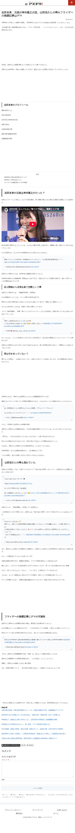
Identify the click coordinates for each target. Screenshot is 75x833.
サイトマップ (37, 810)
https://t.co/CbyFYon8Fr (11, 262)
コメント (5, 759)
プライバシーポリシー (13, 810)
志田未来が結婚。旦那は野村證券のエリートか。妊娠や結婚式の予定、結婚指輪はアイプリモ (32, 710)
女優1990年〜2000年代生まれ (12, 745)
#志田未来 (57, 323)
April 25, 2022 (33, 267)
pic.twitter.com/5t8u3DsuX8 (30, 262)
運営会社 (19, 813)
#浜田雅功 (44, 493)
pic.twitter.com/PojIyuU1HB (25, 642)
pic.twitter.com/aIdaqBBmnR (13, 326)
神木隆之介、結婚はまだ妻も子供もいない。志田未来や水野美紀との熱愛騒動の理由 (29, 719)
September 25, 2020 (29, 542)
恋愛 (24, 745)
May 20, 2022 (30, 500)
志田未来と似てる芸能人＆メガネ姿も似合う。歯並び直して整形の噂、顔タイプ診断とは (31, 715)
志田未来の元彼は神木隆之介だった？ (15, 177)
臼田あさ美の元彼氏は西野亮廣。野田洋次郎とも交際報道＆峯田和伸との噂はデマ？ (29, 738)
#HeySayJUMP (14, 483)
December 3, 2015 (30, 647)
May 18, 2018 (29, 331)
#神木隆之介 (48, 323)
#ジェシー (53, 493)
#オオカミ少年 (34, 493)
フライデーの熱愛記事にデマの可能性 (15, 182)
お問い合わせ (62, 810)
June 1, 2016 (28, 417)
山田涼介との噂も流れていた (13, 180)
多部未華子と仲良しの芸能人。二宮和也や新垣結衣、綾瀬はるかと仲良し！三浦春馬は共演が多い (34, 733)
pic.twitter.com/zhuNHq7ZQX (13, 495)
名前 (3, 779)
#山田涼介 (24, 483)
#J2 (66, 493)
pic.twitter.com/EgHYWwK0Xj (40, 413)
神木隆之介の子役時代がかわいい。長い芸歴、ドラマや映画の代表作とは (26, 724)
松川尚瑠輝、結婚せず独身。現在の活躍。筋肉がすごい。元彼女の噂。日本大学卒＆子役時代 (32, 729)
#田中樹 (60, 493)
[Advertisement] (37, 47)
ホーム (55, 813)
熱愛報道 (31, 745)
